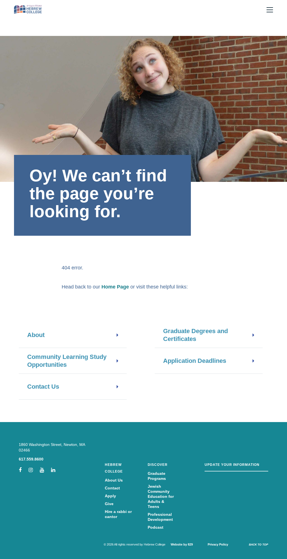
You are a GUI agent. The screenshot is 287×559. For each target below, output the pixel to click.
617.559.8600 (31, 459)
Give (109, 503)
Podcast (155, 527)
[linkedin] (53, 470)
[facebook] (20, 470)
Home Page (115, 287)
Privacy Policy (218, 544)
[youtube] (42, 470)
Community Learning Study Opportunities (67, 360)
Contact (112, 488)
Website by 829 (182, 544)
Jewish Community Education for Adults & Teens (161, 496)
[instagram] (31, 470)
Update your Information (232, 465)
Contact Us (43, 386)
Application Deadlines (194, 360)
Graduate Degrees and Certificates (195, 334)
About (36, 334)
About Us (114, 480)
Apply (110, 496)
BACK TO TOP (258, 544)
